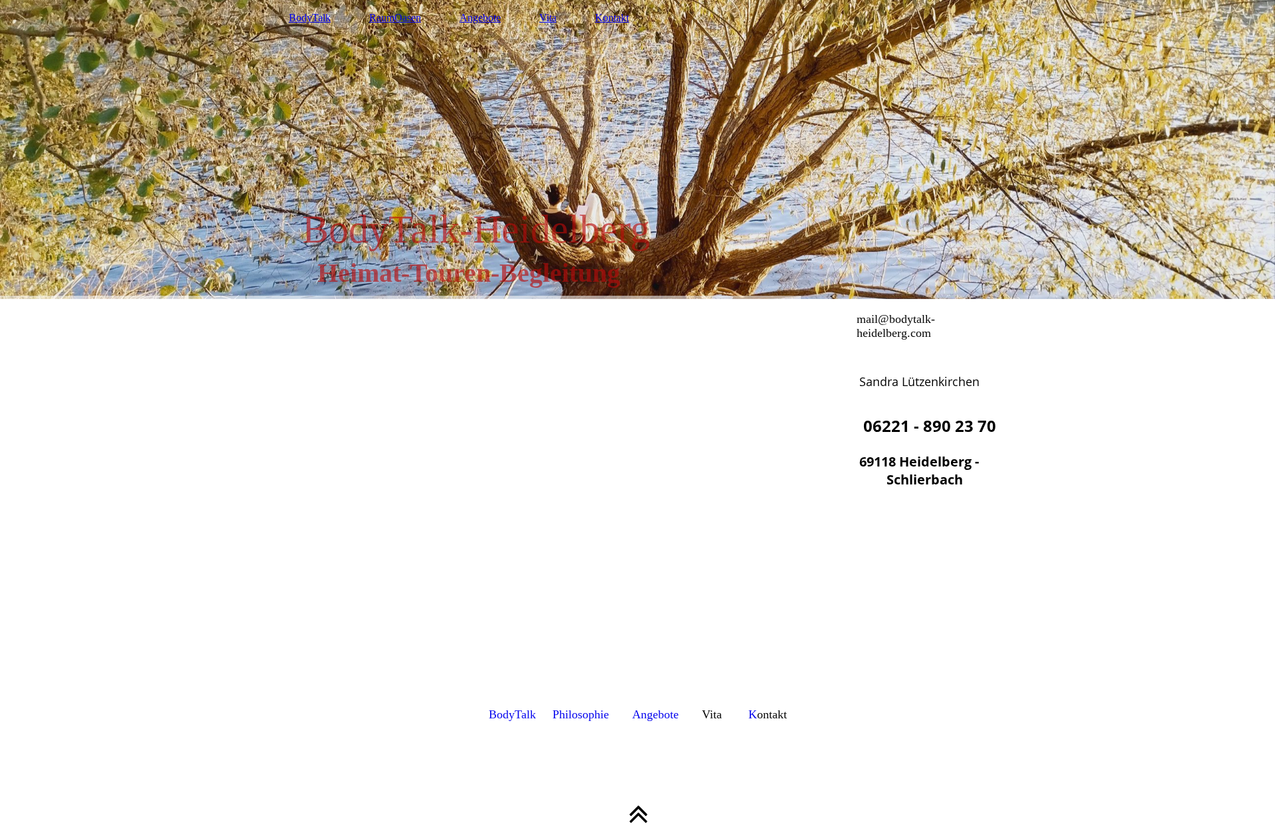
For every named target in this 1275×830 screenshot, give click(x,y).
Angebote (480, 17)
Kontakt (612, 17)
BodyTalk (310, 17)
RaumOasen (395, 17)
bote (668, 714)
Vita (547, 17)
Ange (645, 714)
